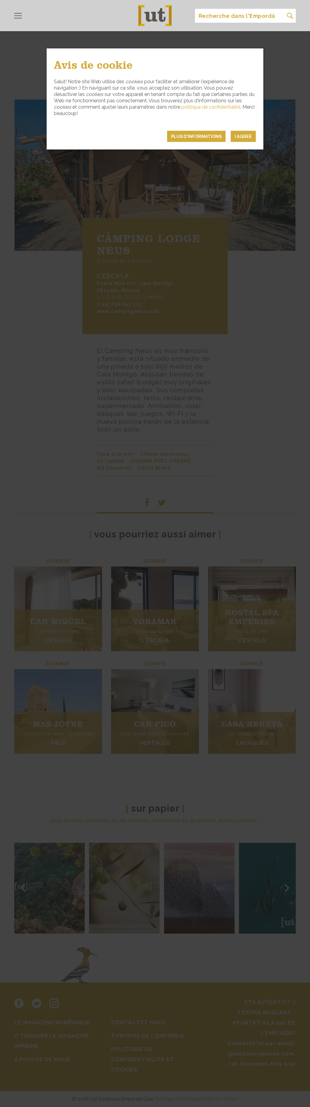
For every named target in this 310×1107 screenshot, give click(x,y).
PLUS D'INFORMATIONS (196, 136)
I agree (243, 136)
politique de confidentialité (210, 107)
